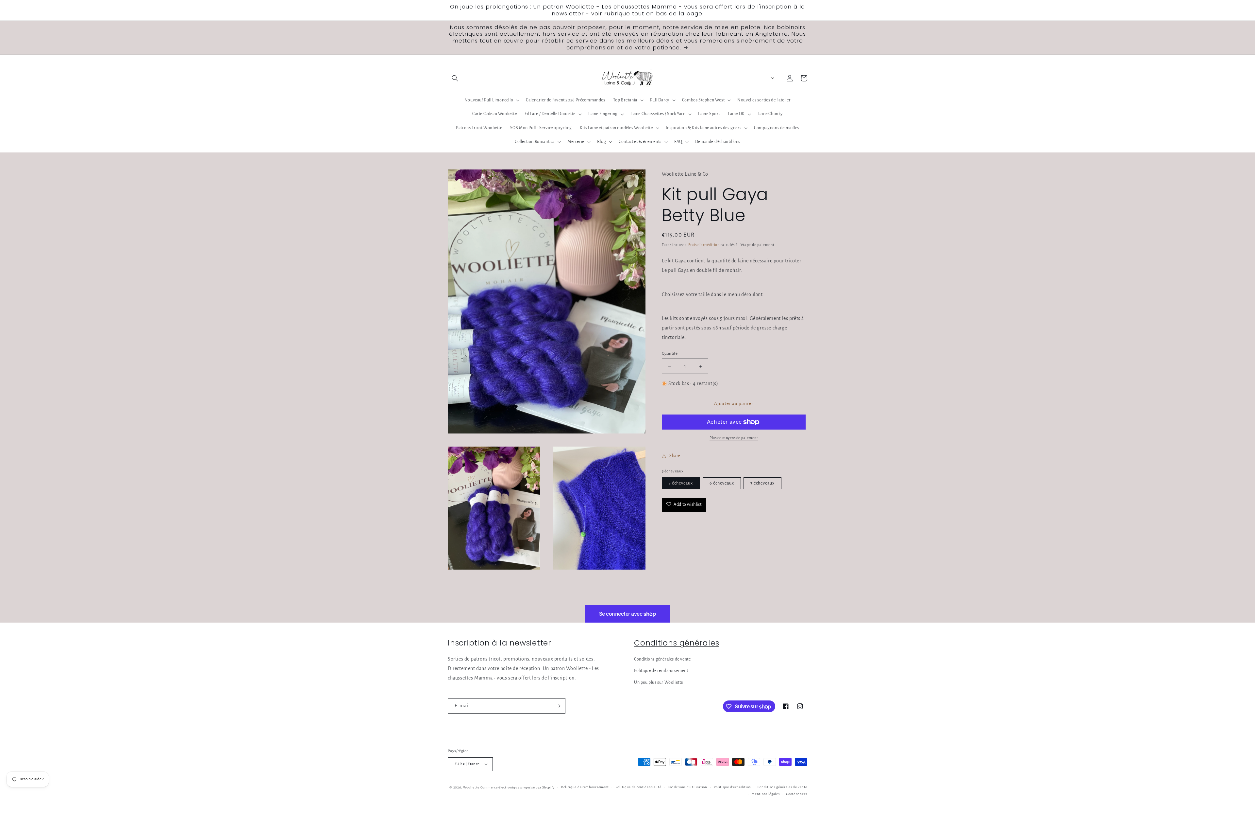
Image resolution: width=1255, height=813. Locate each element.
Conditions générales (676, 642)
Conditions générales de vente (662, 659)
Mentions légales (765, 794)
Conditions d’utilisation (687, 787)
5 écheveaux (681, 483)
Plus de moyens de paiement (734, 438)
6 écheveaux (722, 483)
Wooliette (471, 787)
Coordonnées (796, 794)
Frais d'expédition (704, 245)
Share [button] (674, 455)
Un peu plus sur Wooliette (658, 682)
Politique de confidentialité (638, 787)
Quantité (670, 353)
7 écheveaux (762, 483)
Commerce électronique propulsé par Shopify (517, 787)
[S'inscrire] (558, 706)
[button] (455, 78)
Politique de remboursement (661, 670)
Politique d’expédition (732, 787)
